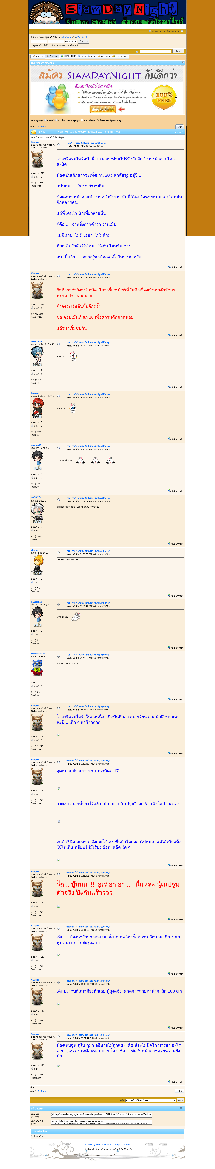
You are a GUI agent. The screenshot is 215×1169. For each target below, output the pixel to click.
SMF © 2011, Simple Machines (116, 1144)
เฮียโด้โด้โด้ (36, 497)
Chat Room (70, 56)
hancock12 (36, 602)
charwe (34, 550)
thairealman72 (38, 654)
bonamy (35, 393)
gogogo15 (36, 445)
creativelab (36, 341)
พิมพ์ (180, 127)
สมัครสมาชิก (82, 37)
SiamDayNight (37, 120)
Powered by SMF (92, 1144)
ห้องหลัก (51, 120)
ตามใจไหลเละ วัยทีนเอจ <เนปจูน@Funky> (103, 120)
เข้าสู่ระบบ (66, 37)
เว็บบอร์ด (53, 56)
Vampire (35, 142)
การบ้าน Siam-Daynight (69, 120)
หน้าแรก (40, 56)
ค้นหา (93, 56)
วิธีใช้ (83, 56)
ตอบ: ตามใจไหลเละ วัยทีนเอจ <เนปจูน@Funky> (88, 274)
